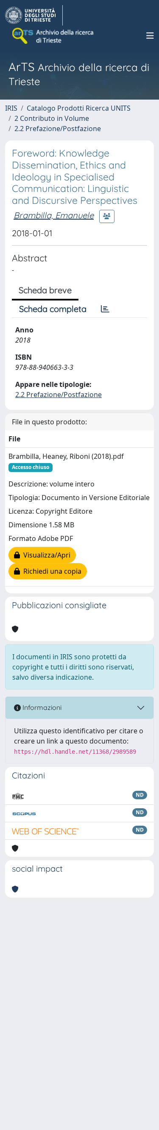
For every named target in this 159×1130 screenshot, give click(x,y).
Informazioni (41, 707)
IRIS (11, 108)
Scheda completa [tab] (52, 308)
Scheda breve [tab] (45, 290)
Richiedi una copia (50, 571)
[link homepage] (34, 15)
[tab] (105, 309)
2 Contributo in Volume (51, 118)
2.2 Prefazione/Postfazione (57, 128)
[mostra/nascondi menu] (150, 35)
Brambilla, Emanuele (54, 215)
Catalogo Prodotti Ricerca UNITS (79, 108)
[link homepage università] (53, 36)
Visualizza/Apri (45, 555)
